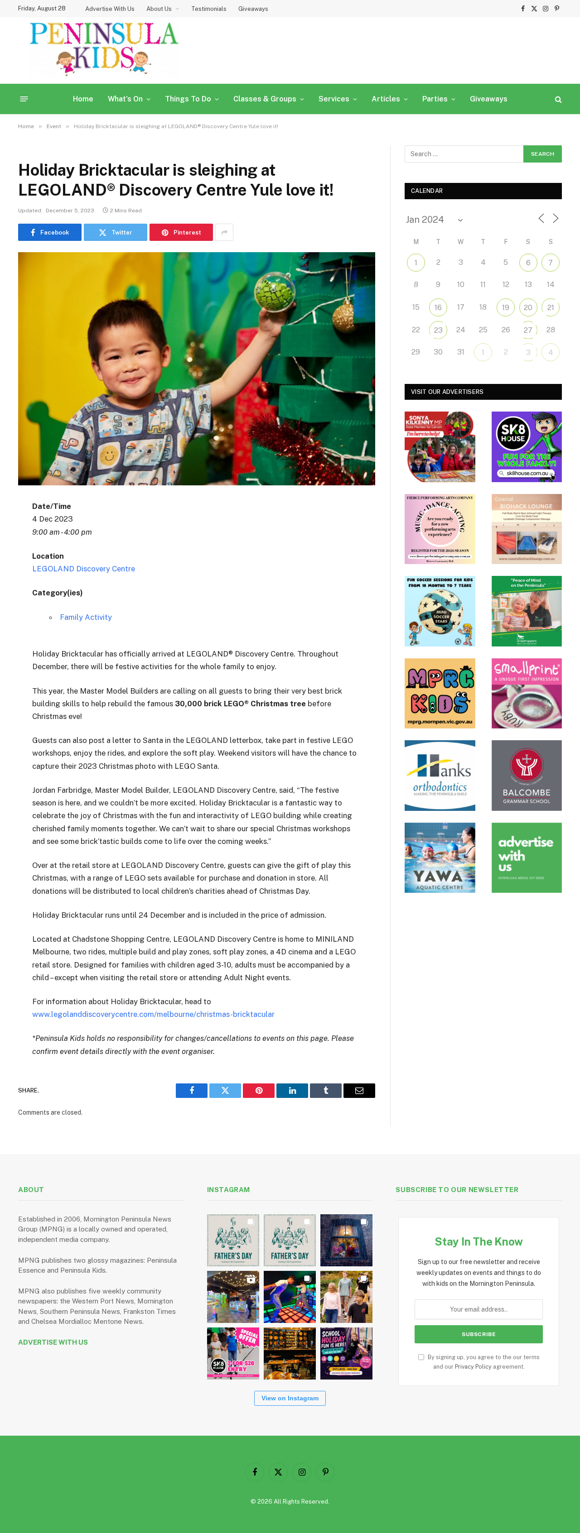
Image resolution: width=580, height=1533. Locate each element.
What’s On (125, 99)
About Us (159, 8)
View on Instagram (290, 1398)
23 (438, 330)
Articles (386, 99)
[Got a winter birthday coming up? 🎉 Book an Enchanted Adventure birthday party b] (346, 1297)
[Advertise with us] (527, 858)
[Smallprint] (527, 693)
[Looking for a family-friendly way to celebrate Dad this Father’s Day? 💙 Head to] (290, 1240)
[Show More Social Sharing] (224, 232)
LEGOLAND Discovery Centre (83, 568)
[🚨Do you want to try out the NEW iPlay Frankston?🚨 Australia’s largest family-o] (290, 1297)
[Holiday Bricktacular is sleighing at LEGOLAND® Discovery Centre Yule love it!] (196, 368)
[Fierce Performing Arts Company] (440, 529)
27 (528, 330)
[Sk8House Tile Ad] (527, 447)
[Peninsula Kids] (104, 50)
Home (83, 99)
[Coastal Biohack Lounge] (527, 529)
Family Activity (86, 617)
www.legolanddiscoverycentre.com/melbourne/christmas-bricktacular (153, 1014)
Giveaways (253, 8)
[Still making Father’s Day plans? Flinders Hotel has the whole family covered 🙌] (233, 1240)
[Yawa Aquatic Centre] (440, 858)
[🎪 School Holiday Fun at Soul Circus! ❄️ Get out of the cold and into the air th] (346, 1353)
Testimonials (209, 8)
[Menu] (24, 98)
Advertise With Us (110, 8)
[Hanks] (440, 775)
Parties (435, 99)
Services (334, 99)
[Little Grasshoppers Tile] (527, 611)
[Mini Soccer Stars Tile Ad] (440, 611)
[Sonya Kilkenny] (440, 447)
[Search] (557, 99)
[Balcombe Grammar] (527, 775)
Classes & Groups (264, 99)
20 (528, 307)
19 (505, 307)
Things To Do (188, 99)
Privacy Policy (473, 1366)
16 (438, 307)
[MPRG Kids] (440, 693)
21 (550, 307)
